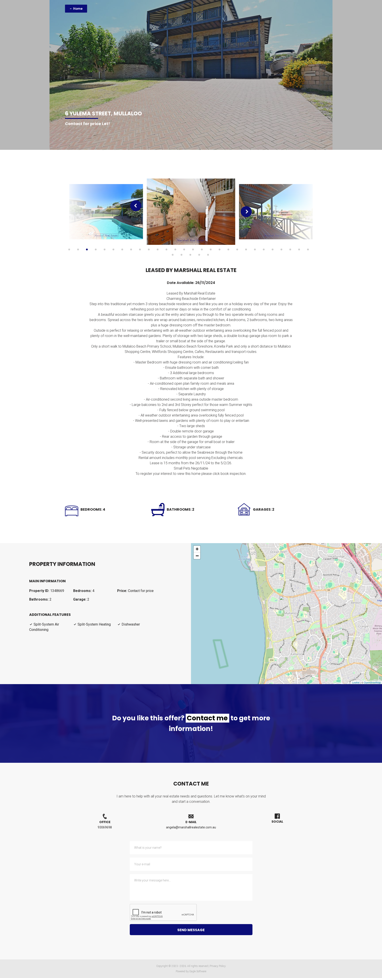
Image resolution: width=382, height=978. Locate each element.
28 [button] (308, 249)
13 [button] (175, 249)
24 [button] (272, 249)
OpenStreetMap (372, 682)
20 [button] (237, 249)
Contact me (207, 718)
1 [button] (69, 249)
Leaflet (355, 682)
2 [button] (78, 249)
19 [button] (228, 249)
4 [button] (96, 249)
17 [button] (211, 249)
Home (78, 8)
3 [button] (87, 249)
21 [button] (246, 249)
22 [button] (255, 249)
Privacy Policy (218, 966)
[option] (106, 211)
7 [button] (122, 249)
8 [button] (131, 249)
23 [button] (264, 249)
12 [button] (166, 249)
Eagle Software (197, 971)
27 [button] (299, 249)
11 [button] (158, 249)
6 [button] (113, 249)
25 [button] (281, 249)
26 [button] (290, 249)
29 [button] (173, 255)
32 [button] (199, 255)
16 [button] (202, 249)
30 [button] (181, 255)
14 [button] (184, 249)
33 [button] (208, 255)
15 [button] (193, 249)
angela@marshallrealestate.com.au (191, 827)
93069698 (105, 827)
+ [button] (197, 549)
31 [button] (190, 255)
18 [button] (219, 249)
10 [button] (149, 249)
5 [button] (104, 249)
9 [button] (140, 249)
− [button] (197, 556)
